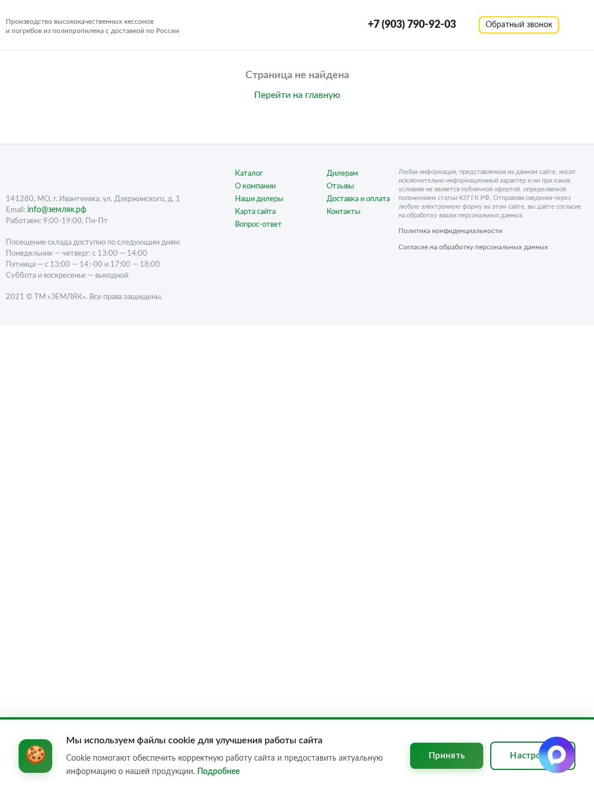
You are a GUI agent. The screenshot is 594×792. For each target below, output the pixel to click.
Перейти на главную (297, 95)
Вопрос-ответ (258, 224)
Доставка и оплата (358, 199)
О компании (255, 186)
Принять (447, 755)
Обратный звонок (519, 25)
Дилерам (342, 173)
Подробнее (218, 772)
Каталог (249, 173)
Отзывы (340, 186)
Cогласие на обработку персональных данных (473, 247)
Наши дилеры (259, 199)
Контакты (343, 212)
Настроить (533, 755)
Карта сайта (255, 212)
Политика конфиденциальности (450, 230)
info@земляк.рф (56, 210)
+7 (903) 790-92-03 (412, 25)
